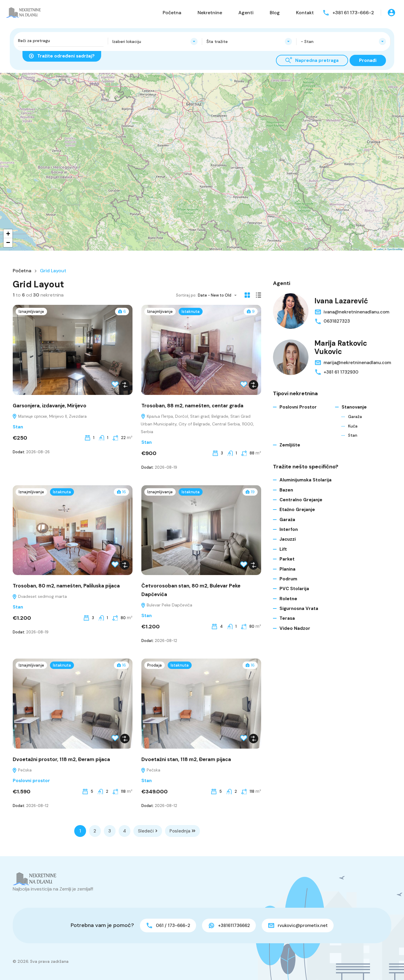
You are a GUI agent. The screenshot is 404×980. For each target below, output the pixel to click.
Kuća (353, 426)
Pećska (24, 770)
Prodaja (154, 665)
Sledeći (146, 831)
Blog (275, 12)
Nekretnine (210, 12)
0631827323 (337, 321)
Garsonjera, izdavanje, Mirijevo (49, 405)
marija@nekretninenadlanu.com (357, 363)
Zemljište (289, 445)
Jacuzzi (287, 539)
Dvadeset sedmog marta (42, 596)
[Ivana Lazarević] (290, 311)
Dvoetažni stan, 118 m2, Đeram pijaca (186, 759)
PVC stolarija (294, 589)
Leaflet (379, 249)
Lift (283, 549)
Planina (287, 569)
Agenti (245, 12)
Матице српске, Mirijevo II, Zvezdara (52, 416)
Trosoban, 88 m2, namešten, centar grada (192, 405)
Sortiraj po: (186, 295)
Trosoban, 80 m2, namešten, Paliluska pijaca (66, 585)
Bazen (286, 490)
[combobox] (155, 41)
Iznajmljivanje (31, 311)
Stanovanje (354, 407)
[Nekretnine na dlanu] (23, 12)
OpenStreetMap (395, 249)
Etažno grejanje (297, 510)
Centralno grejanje (300, 500)
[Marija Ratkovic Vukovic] (290, 357)
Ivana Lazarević (341, 300)
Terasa (287, 618)
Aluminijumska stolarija (305, 480)
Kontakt (305, 12)
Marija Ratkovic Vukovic (340, 347)
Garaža (355, 416)
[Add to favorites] (115, 386)
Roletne (288, 599)
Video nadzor (294, 628)
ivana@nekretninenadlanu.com (356, 312)
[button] (212, 219)
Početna (172, 12)
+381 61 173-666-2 (353, 12)
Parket (287, 559)
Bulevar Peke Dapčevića (169, 605)
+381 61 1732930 (341, 372)
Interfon (288, 529)
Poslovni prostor (31, 781)
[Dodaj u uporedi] (125, 385)
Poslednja (179, 831)
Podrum (288, 579)
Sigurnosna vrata (298, 608)
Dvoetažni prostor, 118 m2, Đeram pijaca (61, 759)
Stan (18, 427)
